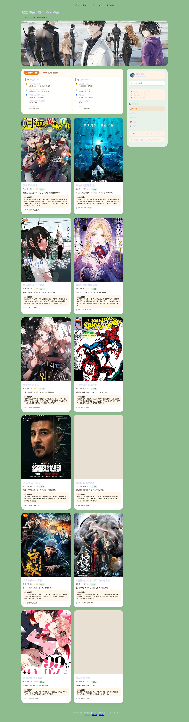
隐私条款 (94, 715)
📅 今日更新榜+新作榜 (50, 73)
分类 (92, 5)
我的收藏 (110, 5)
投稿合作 (101, 715)
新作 (100, 5)
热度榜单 (29, 17)
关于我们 (87, 715)
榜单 (85, 5)
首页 (77, 5)
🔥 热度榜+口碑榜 (31, 73)
